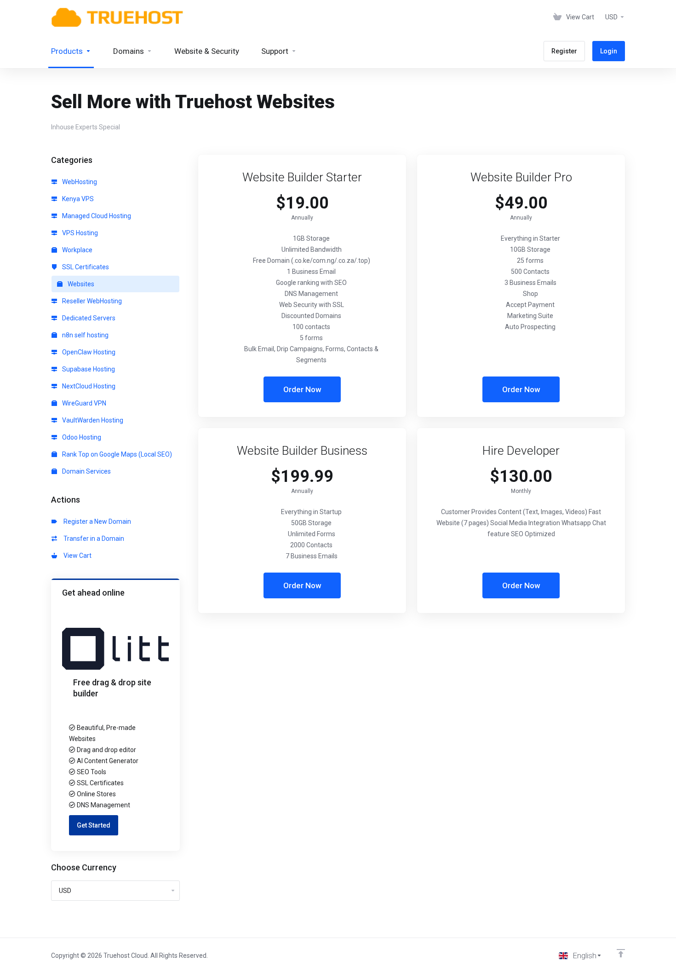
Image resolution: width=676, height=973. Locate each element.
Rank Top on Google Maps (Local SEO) (116, 454)
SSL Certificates (85, 267)
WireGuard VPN (83, 403)
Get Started (93, 825)
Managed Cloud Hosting (96, 216)
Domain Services (86, 471)
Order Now (302, 389)
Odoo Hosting (81, 437)
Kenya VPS (77, 199)
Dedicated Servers (88, 318)
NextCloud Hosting (88, 386)
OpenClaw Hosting (88, 352)
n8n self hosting (85, 335)
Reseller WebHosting (91, 301)
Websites (80, 284)
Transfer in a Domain (92, 538)
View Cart (76, 555)
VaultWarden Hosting (92, 420)
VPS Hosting (79, 233)
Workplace (76, 250)
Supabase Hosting (88, 369)
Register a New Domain (96, 521)
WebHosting (79, 181)
